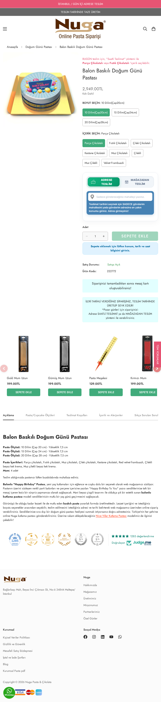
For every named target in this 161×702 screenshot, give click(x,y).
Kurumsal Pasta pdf (14, 671)
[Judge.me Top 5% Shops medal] (81, 539)
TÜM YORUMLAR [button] (158, 354)
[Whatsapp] (120, 637)
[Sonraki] (157, 368)
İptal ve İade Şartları (14, 657)
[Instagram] (94, 637)
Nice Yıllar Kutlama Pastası (111, 516)
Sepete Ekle (24, 392)
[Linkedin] (103, 637)
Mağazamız (90, 592)
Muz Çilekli (92, 164)
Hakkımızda (90, 585)
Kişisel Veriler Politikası (16, 637)
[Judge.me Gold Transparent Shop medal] (31, 539)
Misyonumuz (90, 605)
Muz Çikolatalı (120, 154)
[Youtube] (111, 637)
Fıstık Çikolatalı (119, 144)
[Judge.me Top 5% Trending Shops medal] (97, 539)
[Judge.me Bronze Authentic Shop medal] (64, 539)
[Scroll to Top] (153, 693)
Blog (5, 664)
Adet (85, 227)
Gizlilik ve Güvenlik (14, 644)
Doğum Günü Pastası (39, 47)
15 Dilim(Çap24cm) (126, 113)
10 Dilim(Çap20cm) (97, 113)
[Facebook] (85, 637)
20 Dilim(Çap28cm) (97, 123)
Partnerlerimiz (91, 612)
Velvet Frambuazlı (115, 164)
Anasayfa (12, 47)
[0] (153, 28)
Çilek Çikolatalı (143, 144)
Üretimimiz (89, 598)
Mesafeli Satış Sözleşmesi (18, 651)
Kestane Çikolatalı (96, 154)
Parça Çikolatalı (95, 144)
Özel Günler (90, 618)
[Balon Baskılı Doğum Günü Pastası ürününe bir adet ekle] (104, 236)
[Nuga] (80, 29)
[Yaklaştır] (72, 60)
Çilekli (138, 154)
